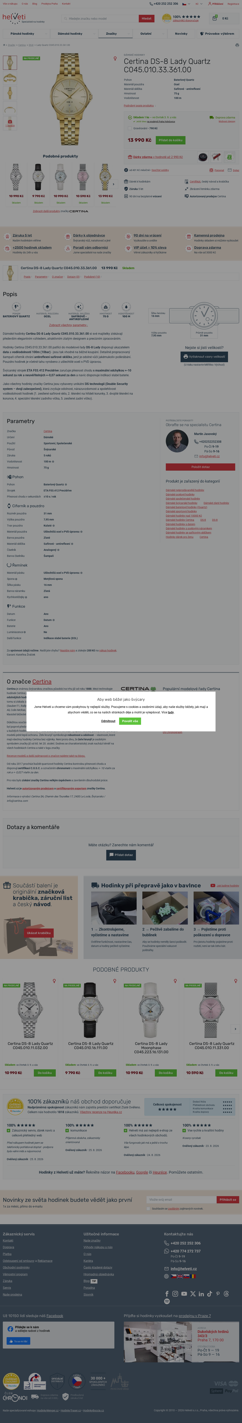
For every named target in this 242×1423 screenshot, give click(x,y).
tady (171, 712)
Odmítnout (108, 721)
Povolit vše (130, 721)
